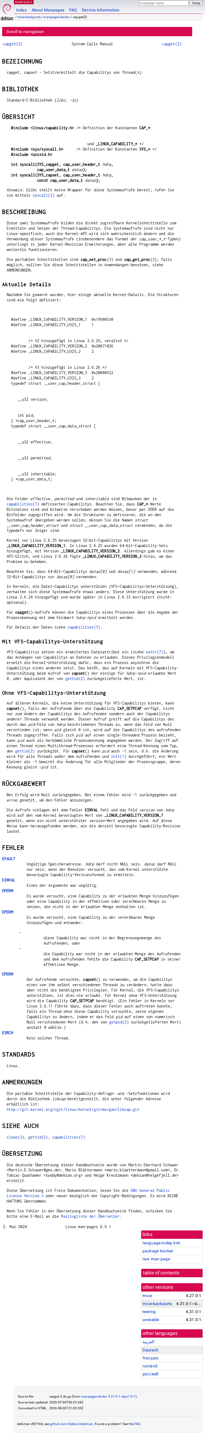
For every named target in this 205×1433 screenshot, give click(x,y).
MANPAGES (23, 2)
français (150, 1358)
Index (21, 10)
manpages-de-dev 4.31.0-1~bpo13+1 (108, 1396)
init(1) (118, 756)
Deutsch (150, 1350)
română (150, 1366)
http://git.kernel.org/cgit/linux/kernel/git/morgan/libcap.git (73, 1109)
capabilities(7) (23, 504)
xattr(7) (154, 652)
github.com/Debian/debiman (71, 1424)
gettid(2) (75, 678)
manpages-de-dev (57, 17)
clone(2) (15, 1137)
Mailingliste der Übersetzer (90, 1216)
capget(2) (12, 44)
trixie (147, 1295)
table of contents (161, 1273)
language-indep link (161, 1242)
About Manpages (47, 10)
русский (150, 1374)
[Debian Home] (7, 11)
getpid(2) (119, 1022)
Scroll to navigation (25, 31)
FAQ (73, 10)
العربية (148, 1341)
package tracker (158, 1250)
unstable (151, 1319)
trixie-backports (29, 17)
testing (149, 1311)
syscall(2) (43, 195)
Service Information (100, 10)
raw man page (156, 1258)
